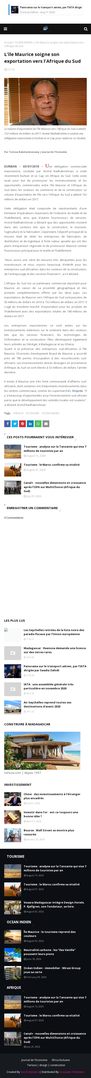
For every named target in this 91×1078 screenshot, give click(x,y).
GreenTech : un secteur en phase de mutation (48, 7)
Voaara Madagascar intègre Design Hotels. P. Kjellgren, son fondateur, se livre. (54, 904)
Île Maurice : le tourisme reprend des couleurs (50, 934)
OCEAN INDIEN (23, 42)
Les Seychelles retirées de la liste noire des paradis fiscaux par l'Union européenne (54, 632)
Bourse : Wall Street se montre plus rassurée (49, 832)
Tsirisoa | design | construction (46, 1065)
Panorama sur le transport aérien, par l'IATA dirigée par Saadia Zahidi (55, 668)
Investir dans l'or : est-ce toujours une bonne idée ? (51, 814)
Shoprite (77, 391)
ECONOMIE (32, 413)
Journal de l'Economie (34, 1060)
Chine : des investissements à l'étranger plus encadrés (52, 796)
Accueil (8, 42)
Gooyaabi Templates (71, 1072)
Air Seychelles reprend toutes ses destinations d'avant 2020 (47, 704)
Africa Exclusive (61, 1060)
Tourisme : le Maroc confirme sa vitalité (52, 465)
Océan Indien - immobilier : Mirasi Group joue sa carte (52, 970)
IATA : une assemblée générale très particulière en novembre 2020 (48, 686)
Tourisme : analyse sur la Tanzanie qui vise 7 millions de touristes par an (55, 449)
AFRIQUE (18, 413)
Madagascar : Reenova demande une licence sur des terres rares (55, 650)
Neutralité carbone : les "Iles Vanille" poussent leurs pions (50, 952)
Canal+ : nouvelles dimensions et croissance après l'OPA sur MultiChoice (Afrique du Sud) (55, 487)
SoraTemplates (30, 1072)
